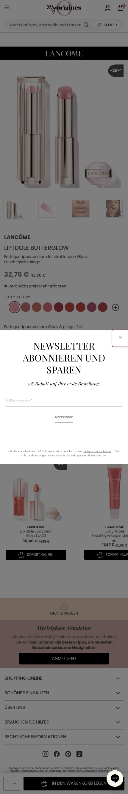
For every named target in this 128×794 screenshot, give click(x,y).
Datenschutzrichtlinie (97, 451)
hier (104, 456)
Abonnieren (64, 417)
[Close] (120, 338)
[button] (115, 778)
